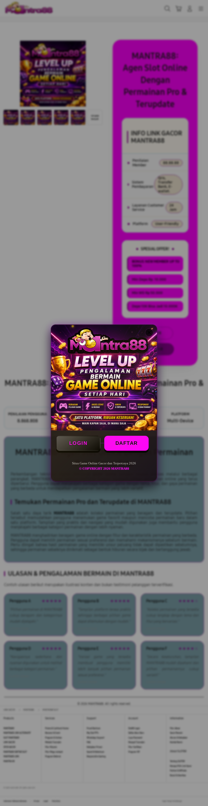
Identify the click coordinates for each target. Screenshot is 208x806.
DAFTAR (126, 443)
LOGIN (78, 443)
